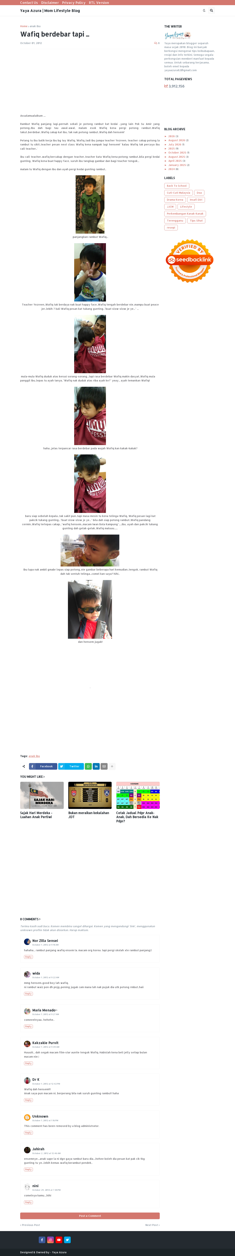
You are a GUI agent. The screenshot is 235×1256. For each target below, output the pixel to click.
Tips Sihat (196, 220)
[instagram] (50, 1240)
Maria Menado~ (44, 1010)
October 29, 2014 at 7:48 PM (46, 1190)
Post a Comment (90, 1215)
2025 (172, 148)
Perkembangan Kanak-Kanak (185, 213)
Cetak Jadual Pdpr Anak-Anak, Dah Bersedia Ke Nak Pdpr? (137, 817)
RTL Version (99, 2)
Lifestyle (186, 206)
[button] (204, 10)
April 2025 (175, 160)
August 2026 (177, 140)
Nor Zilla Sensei (45, 940)
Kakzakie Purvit (45, 1043)
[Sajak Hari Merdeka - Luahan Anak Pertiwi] (42, 795)
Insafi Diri (196, 199)
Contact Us (29, 2)
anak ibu (35, 26)
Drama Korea (175, 199)
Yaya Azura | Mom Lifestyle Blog (50, 10)
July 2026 (175, 144)
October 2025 (177, 152)
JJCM (170, 206)
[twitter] (67, 1240)
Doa (199, 192)
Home (24, 26)
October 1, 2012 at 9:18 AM (45, 945)
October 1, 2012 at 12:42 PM (46, 1084)
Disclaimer (50, 2)
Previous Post (31, 1225)
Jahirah (38, 1149)
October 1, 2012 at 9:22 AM (45, 977)
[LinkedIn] (96, 766)
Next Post (151, 1225)
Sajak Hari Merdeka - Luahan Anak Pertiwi (36, 815)
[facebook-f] (42, 1240)
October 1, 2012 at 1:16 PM (45, 1120)
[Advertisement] (90, 79)
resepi (171, 227)
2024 (172, 169)
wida (36, 973)
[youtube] (59, 1240)
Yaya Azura (59, 1252)
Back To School (177, 185)
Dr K (35, 1079)
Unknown (40, 1116)
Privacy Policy (74, 2)
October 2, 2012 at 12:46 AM (46, 1153)
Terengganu (175, 220)
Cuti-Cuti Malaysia (178, 192)
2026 (172, 136)
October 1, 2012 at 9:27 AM (45, 1014)
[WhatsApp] (88, 766)
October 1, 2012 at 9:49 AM (45, 1047)
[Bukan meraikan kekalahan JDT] (90, 795)
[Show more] (112, 766)
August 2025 (177, 156)
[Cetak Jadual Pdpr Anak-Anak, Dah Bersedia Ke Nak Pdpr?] (138, 795)
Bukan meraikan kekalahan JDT (88, 815)
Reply (28, 956)
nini (35, 1186)
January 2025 (177, 165)
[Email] (104, 766)
